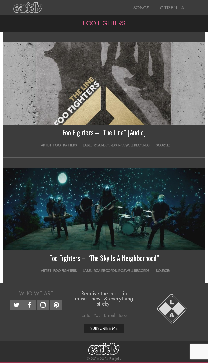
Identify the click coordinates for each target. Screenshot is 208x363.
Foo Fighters (65, 145)
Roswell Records (134, 145)
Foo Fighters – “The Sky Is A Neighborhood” (104, 258)
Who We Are (36, 293)
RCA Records (105, 145)
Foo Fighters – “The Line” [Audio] (104, 132)
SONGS (141, 7)
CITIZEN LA (172, 7)
